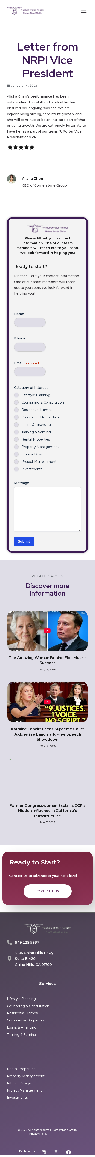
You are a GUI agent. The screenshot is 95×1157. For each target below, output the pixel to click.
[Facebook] (68, 1152)
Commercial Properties (40, 417)
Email (27, 363)
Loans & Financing (36, 425)
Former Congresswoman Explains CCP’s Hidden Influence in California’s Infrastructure (47, 810)
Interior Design (33, 454)
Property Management (40, 447)
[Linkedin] (43, 1152)
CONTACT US (47, 891)
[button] (84, 11)
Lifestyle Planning (35, 395)
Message (21, 483)
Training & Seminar (36, 432)
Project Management (38, 462)
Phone (19, 338)
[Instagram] (56, 1152)
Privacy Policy (38, 1133)
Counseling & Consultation (42, 402)
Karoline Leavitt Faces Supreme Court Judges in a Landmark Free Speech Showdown (47, 734)
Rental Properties (35, 439)
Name (19, 314)
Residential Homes (36, 410)
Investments (31, 469)
